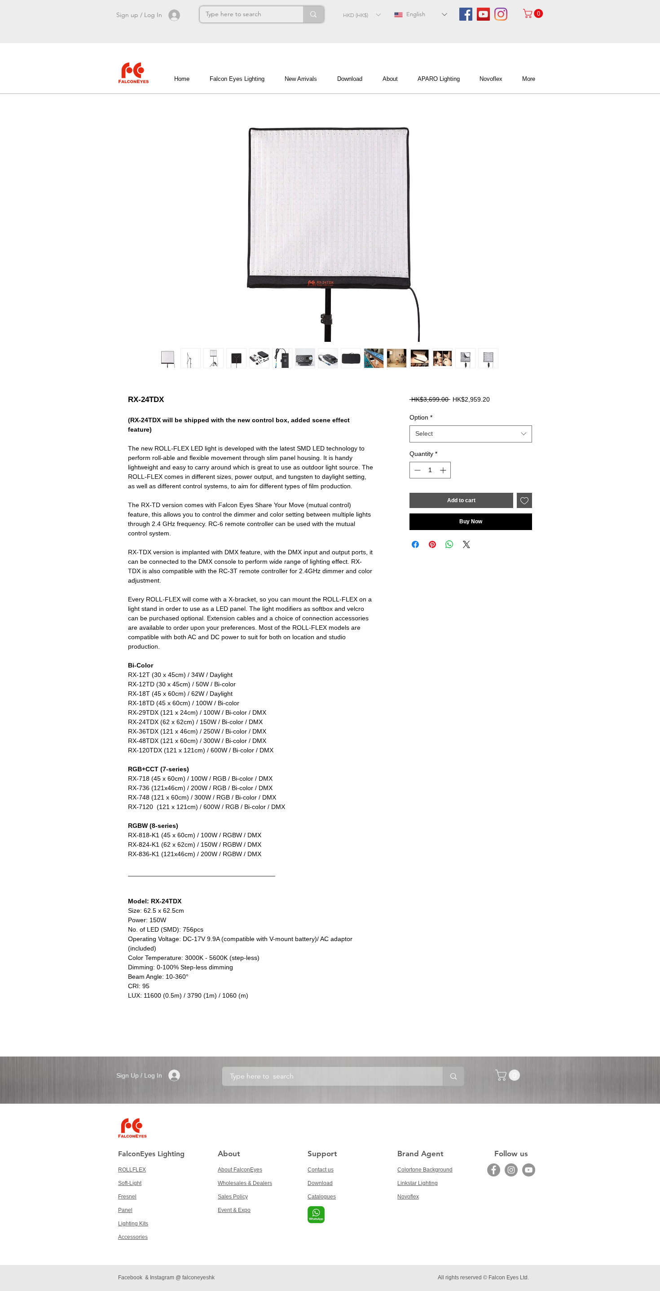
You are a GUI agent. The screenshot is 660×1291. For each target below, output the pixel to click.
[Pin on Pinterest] (432, 544)
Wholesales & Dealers (245, 1183)
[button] (361, 14)
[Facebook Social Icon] (465, 14)
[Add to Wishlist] (524, 500)
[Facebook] (493, 1169)
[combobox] (470, 433)
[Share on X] (466, 544)
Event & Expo (234, 1210)
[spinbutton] (430, 470)
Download (320, 1183)
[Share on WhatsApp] (449, 544)
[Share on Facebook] (415, 544)
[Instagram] (500, 14)
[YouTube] (528, 1169)
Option (420, 417)
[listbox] (361, 14)
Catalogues (322, 1197)
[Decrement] (416, 470)
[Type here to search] (313, 14)
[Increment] (443, 470)
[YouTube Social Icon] (483, 14)
